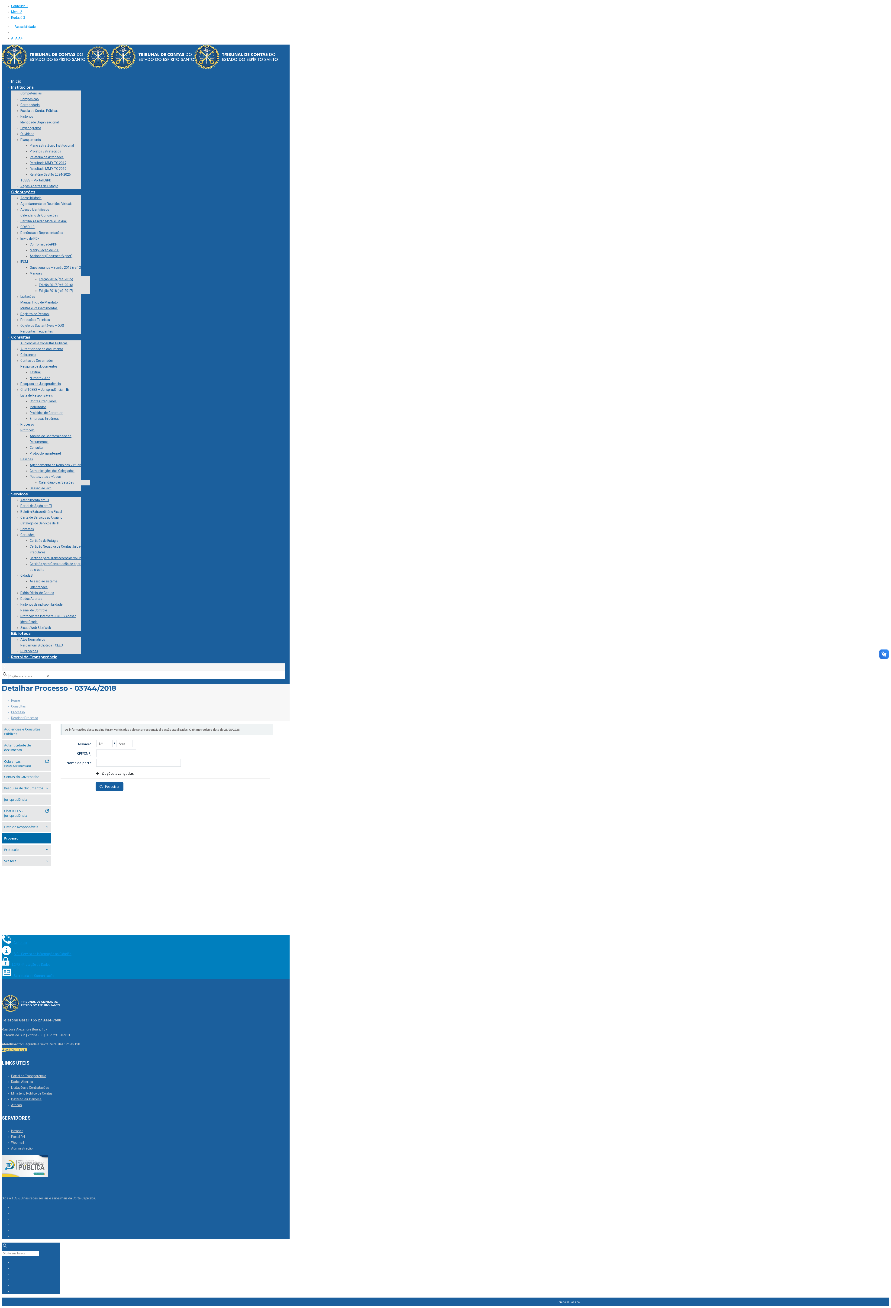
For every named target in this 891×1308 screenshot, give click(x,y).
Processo (18, 712)
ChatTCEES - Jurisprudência (15, 813)
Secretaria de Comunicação (34, 976)
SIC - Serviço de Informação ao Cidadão (42, 954)
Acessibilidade (25, 27)
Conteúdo (19, 6)
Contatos (20, 943)
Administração (22, 1148)
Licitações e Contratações (30, 1087)
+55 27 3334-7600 (45, 1020)
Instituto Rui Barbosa (26, 1099)
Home (15, 700)
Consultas (18, 706)
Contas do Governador (21, 777)
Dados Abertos (22, 1082)
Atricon (16, 1105)
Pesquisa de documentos (23, 788)
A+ (20, 38)
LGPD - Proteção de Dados (31, 964)
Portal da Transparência (28, 1076)
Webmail (17, 1142)
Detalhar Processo (24, 718)
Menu (16, 12)
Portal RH (18, 1137)
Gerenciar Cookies (568, 1302)
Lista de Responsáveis (21, 827)
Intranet (17, 1131)
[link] (47, 676)
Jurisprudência (15, 799)
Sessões (10, 861)
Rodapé (18, 17)
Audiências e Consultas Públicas (22, 731)
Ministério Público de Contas (32, 1093)
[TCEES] (140, 68)
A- (13, 38)
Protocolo (11, 849)
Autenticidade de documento (17, 747)
